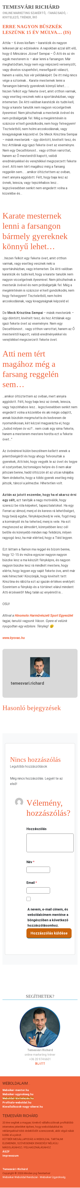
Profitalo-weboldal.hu (16, 1102)
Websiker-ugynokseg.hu (17, 1094)
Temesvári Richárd (30, 7)
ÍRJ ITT (40, 1063)
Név (30, 862)
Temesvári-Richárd (15, 1169)
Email (31, 883)
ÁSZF (6, 1151)
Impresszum (10, 1155)
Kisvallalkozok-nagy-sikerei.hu (22, 1106)
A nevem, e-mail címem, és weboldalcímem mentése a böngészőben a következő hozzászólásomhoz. (47, 917)
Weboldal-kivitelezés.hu (18, 1098)
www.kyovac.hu (13, 638)
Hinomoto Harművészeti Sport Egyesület (44, 615)
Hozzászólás (36, 829)
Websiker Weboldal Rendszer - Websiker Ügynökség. (34, 1177)
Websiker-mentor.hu (15, 1090)
